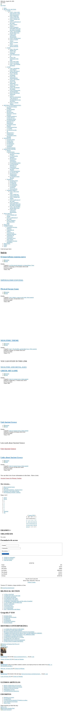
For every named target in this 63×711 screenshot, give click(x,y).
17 (28, 523)
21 (34, 523)
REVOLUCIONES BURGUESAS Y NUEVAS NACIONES (19, 631)
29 (36, 525)
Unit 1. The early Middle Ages (14, 50)
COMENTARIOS (8, 226)
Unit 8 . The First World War (14, 85)
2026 (33, 515)
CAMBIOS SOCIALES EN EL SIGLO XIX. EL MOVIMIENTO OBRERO (23, 633)
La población (10, 142)
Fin (4, 512)
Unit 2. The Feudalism (12, 52)
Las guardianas (7, 699)
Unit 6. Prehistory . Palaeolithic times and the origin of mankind (15, 204)
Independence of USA (9, 689)
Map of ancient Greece (9, 487)
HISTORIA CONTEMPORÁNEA (12, 105)
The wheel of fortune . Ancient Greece (13, 489)
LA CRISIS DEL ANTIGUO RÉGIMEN (14, 629)
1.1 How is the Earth (9, 594)
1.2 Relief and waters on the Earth (12, 595)
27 (33, 525)
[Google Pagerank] (6, 709)
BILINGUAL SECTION (10, 9)
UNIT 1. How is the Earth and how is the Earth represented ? (15, 14)
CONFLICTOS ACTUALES (11, 688)
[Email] (6, 261)
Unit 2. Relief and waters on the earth (14, 17)
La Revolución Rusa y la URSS (12, 128)
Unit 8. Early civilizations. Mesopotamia (13, 35)
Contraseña (4, 548)
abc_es (50, 664)
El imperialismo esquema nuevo (13, 257)
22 (36, 523)
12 (31, 522)
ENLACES (6, 224)
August (30, 515)
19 (31, 523)
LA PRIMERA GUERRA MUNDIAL (13, 636)
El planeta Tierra (11, 139)
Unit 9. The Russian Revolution (15, 88)
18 (30, 523)
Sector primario (13, 189)
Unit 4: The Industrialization (14, 77)
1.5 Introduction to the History (11, 599)
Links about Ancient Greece (12, 457)
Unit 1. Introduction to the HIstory (14, 69)
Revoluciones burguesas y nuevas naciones (11, 114)
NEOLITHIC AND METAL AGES (14, 367)
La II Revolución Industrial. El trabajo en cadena (15, 700)
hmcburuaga (4, 656)
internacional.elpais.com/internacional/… (31, 674)
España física (10, 141)
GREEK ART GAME (9, 371)
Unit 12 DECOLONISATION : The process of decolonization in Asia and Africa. (15, 98)
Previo (5, 499)
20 (33, 523)
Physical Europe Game (10, 289)
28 (34, 525)
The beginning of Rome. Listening (12, 492)
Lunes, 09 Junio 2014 (6, 676)
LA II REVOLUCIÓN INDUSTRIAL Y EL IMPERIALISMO (19, 634)
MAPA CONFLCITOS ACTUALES (13, 687)
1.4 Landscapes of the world (10, 598)
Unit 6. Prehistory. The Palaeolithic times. (11, 222)
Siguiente (6, 511)
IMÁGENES (7, 243)
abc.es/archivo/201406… (7, 666)
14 (34, 522)
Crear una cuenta (8, 560)
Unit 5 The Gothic (14, 61)
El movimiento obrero (15, 163)
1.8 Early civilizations (9, 604)
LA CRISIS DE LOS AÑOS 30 (11, 638)
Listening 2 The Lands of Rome (11, 491)
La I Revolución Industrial (11, 110)
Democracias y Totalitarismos (10, 133)
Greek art (6, 488)
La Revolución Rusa (15, 171)
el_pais (32, 656)
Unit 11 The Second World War (15, 93)
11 (30, 522)
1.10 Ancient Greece (9, 606)
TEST (5, 246)
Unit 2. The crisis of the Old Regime (15, 71)
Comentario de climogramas (10, 236)
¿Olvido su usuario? (8, 558)
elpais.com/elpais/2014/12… (21, 656)
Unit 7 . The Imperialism (13, 82)
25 (30, 525)
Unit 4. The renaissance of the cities (14, 59)
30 (27, 527)
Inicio (5, 8)
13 (33, 522)
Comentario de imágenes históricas (11, 233)
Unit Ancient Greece (9, 422)
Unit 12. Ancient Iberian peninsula (14, 45)
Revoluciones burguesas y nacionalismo (13, 160)
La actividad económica (10, 145)
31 (28, 527)
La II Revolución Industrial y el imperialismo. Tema (21, 265)
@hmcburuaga (4, 646)
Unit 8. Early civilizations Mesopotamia (13, 211)
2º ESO (8, 47)
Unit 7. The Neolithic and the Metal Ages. (15, 207)
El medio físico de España (10, 617)
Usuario (4, 545)
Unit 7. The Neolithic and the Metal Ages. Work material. (23, 349)
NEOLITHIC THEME (10, 340)
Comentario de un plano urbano (11, 239)
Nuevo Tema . (7, 703)
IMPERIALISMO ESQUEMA (12, 280)
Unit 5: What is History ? (13, 25)
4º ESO (8, 67)
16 (27, 523)
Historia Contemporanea (10, 151)
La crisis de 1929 (14, 172)
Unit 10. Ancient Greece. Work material (18, 379)
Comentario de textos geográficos (12, 241)
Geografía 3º (10, 179)
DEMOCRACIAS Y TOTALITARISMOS (14, 640)
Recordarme (5, 551)
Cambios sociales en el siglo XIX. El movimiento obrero (12, 118)
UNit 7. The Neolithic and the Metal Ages (15, 32)
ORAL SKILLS (8, 213)
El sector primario (11, 147)
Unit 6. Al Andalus (14, 63)
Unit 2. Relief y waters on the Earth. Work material (21, 297)
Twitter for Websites (19, 659)
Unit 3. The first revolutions (14, 74)
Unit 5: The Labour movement (14, 80)
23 (27, 525)
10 (28, 522)
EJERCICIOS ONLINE (10, 149)
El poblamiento (10, 143)
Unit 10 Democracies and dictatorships (15, 91)
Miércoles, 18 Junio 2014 (7, 668)
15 (36, 522)
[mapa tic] (3, 645)
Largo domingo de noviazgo (10, 701)
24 (28, 525)
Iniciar (5, 497)
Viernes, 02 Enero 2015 (6, 659)
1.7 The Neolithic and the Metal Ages (13, 602)
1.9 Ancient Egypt (8, 605)
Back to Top (4, 707)
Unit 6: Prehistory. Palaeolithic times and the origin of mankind (15, 29)
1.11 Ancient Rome (8, 608)
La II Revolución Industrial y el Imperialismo (11, 122)
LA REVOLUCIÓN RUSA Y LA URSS (14, 637)
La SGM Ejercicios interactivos (11, 691)
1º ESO (8, 10)
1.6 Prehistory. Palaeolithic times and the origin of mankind (18, 601)
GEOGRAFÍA (7, 138)
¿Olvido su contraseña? (9, 557)
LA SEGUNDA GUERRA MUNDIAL (13, 641)
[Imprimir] (6, 260)
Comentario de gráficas (10, 230)
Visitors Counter (31, 582)
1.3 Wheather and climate (10, 597)
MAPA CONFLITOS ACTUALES (12, 685)
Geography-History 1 (12, 190)
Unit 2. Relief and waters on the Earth (14, 195)
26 (31, 525)
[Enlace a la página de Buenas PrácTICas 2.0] (10, 644)
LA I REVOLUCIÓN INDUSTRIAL (13, 630)
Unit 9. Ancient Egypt (15, 38)
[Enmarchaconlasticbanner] (7, 587)
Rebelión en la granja (9, 697)
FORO (5, 245)
